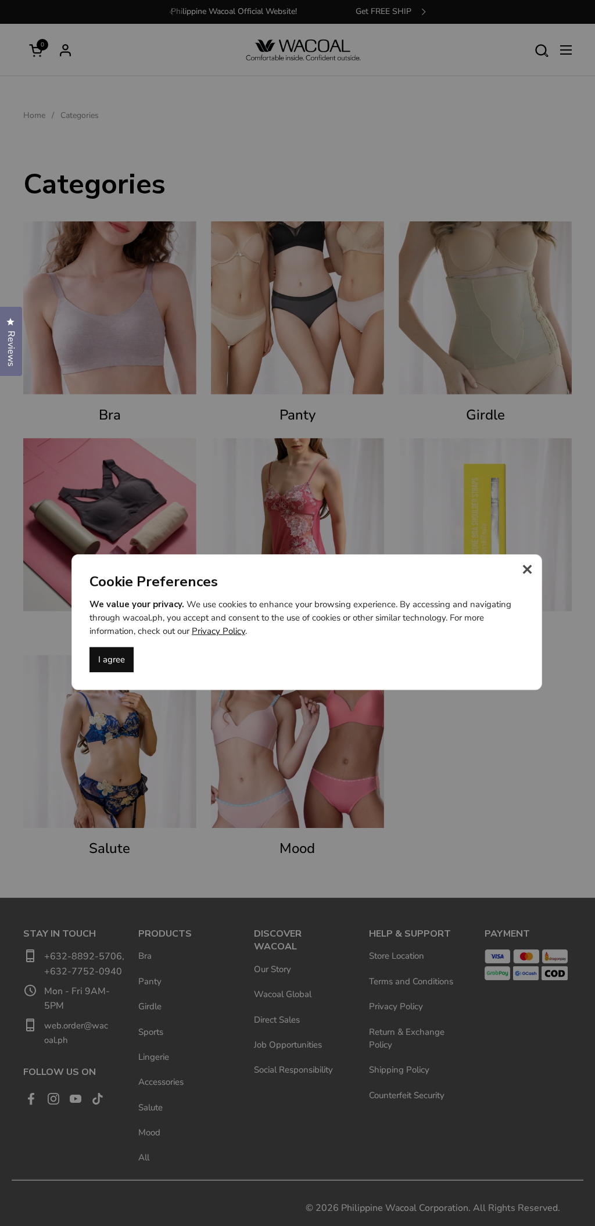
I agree (111, 659)
